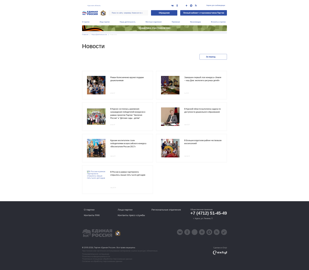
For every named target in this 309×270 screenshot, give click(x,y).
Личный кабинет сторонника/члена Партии (203, 13)
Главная (85, 34)
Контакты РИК (92, 215)
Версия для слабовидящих (215, 5)
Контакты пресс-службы (131, 215)
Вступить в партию (218, 22)
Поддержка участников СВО (154, 28)
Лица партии (105, 22)
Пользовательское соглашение (95, 254)
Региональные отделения (166, 209)
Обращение (164, 13)
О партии (85, 22)
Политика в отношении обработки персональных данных (107, 259)
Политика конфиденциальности (96, 257)
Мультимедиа (195, 22)
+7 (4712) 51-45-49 (208, 213)
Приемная (176, 22)
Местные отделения (154, 22)
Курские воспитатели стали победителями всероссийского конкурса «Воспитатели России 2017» (128, 143)
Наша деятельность (127, 22)
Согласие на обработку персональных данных (102, 261)
